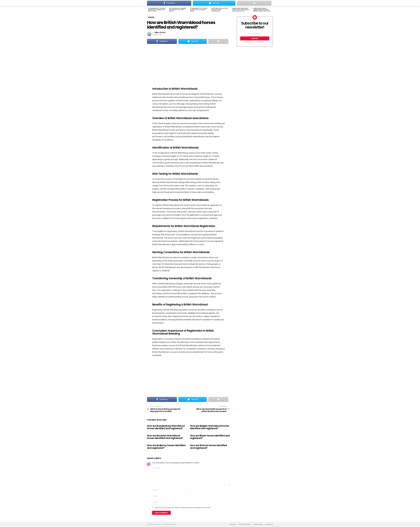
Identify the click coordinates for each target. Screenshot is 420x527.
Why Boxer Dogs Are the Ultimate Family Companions (219, 9)
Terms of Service (245, 524)
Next (272, 10)
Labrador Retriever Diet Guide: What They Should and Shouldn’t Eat (240, 9)
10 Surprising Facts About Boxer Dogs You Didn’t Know (199, 9)
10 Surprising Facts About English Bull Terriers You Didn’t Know (157, 9)
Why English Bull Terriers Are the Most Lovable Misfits (177, 9)
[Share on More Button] (218, 41)
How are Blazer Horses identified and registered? (210, 437)
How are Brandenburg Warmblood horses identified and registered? (166, 427)
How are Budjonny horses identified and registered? (166, 447)
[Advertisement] (188, 64)
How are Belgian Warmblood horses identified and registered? (209, 427)
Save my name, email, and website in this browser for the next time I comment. (182, 508)
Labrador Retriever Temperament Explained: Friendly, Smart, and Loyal (262, 9)
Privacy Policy (258, 524)
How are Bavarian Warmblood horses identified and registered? (165, 437)
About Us (233, 524)
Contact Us (269, 524)
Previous (148, 10)
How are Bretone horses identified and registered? (208, 447)
